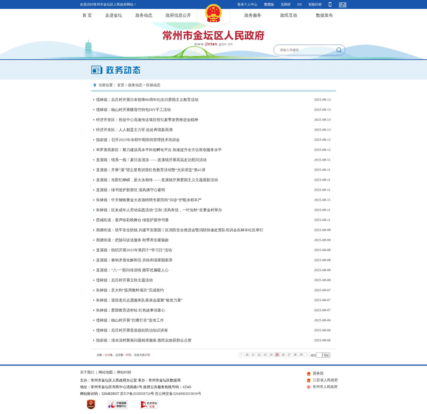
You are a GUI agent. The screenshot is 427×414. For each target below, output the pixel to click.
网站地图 (106, 372)
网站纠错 (124, 372)
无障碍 (286, 4)
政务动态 (143, 15)
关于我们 (87, 372)
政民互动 (288, 15)
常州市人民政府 (325, 387)
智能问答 (315, 4)
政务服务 (252, 15)
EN (299, 4)
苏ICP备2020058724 (135, 394)
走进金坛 (113, 15)
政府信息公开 (178, 15)
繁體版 (269, 4)
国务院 (318, 373)
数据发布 (324, 15)
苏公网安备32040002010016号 (178, 394)
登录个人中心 (247, 4)
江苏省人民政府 (325, 380)
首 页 (87, 15)
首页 (120, 85)
